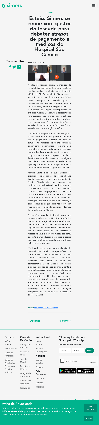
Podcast (39, 367)
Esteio (55, 307)
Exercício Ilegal (24, 353)
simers (13, 5)
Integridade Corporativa (25, 375)
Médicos (47, 307)
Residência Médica (25, 368)
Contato (39, 382)
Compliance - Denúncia (26, 382)
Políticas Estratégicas (41, 350)
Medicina (38, 307)
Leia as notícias (39, 362)
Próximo (64, 320)
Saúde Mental (8, 343)
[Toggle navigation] (93, 5)
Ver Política (90, 408)
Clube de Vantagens (9, 354)
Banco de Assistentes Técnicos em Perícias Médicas (10, 366)
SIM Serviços (11, 348)
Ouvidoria (40, 378)
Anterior (35, 320)
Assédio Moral (24, 360)
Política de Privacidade (12, 411)
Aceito (88, 418)
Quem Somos (39, 343)
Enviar (90, 350)
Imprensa (40, 386)
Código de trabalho (25, 346)
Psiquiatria (25, 387)
